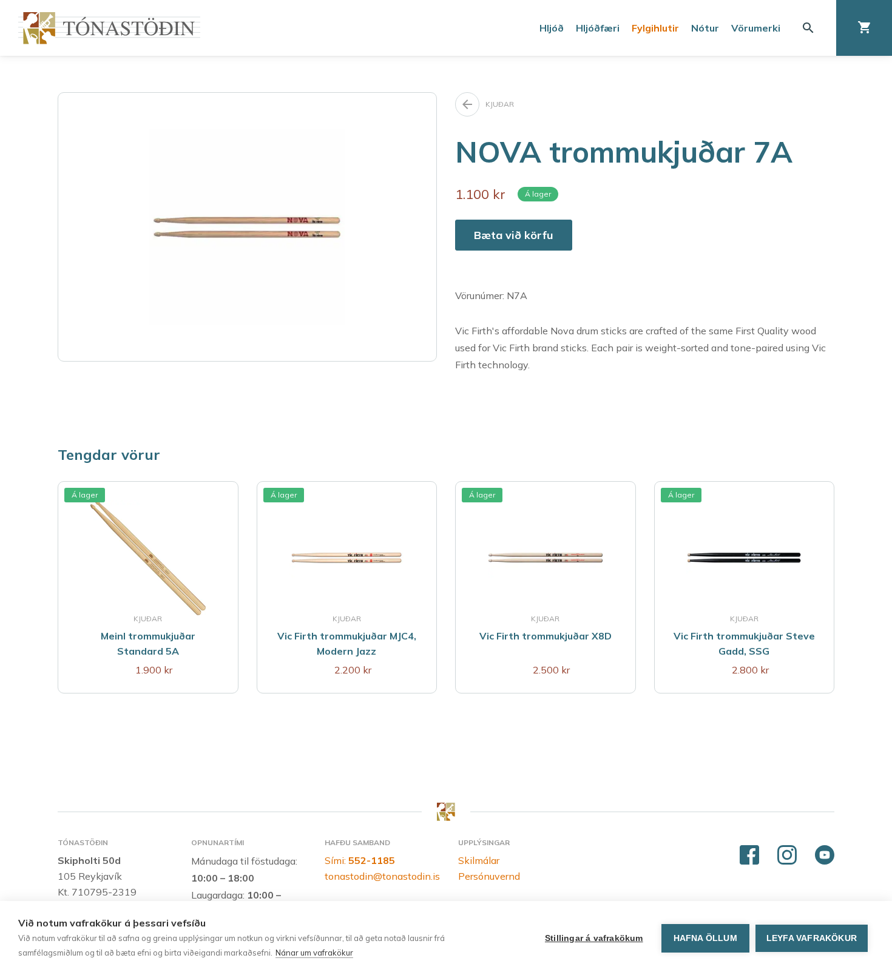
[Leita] (808, 28)
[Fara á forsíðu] (109, 28)
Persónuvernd (489, 876)
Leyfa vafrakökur (811, 938)
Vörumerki (755, 28)
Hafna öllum (705, 938)
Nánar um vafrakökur (314, 952)
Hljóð (551, 28)
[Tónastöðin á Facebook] (749, 855)
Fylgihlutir (655, 28)
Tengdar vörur (109, 454)
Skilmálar (478, 860)
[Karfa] (864, 28)
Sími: (360, 860)
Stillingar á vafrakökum (594, 938)
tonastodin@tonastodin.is (382, 876)
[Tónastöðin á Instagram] (787, 855)
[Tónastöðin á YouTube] (824, 855)
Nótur (705, 28)
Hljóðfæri (598, 28)
